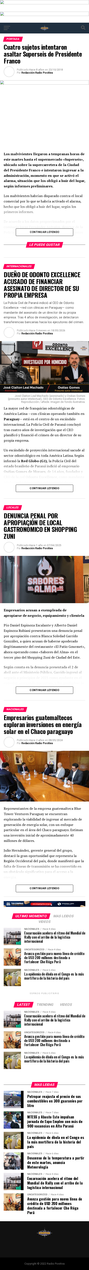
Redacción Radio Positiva (37, 72)
